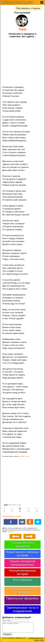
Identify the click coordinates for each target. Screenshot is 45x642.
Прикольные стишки (11, 516)
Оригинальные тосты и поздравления (22, 609)
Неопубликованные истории (22, 572)
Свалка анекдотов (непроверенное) (22, 563)
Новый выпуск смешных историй (22, 553)
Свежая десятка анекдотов (22, 544)
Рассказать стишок (28, 8)
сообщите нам (24, 456)
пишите (11, 531)
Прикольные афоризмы (22, 598)
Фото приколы (22, 579)
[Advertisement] (22, 61)
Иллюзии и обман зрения (22, 590)
